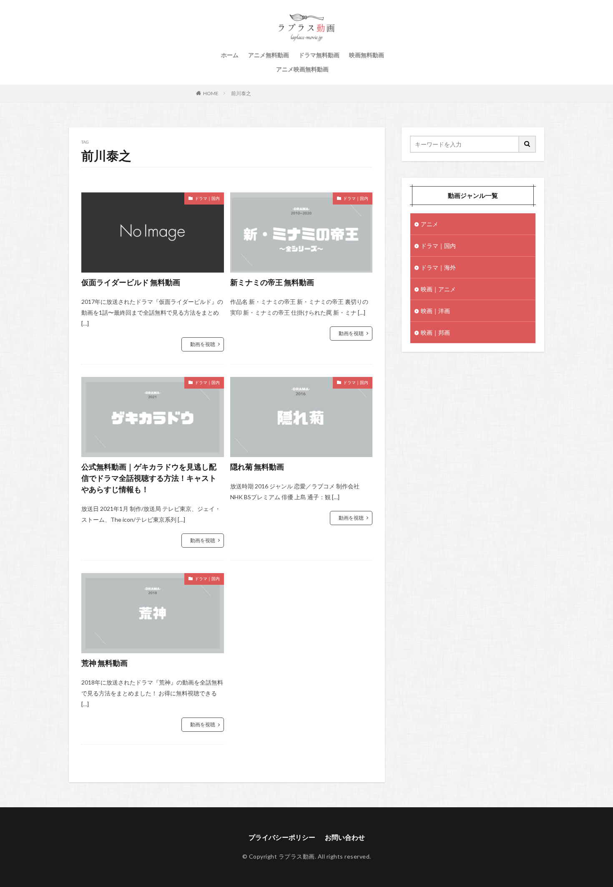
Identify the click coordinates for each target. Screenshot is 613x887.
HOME (211, 93)
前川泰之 (241, 93)
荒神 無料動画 (104, 662)
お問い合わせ (345, 837)
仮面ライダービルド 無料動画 (130, 282)
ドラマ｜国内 (207, 198)
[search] (527, 144)
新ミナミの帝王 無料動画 (272, 282)
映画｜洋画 (435, 310)
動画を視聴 (202, 344)
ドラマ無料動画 (319, 54)
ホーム (230, 54)
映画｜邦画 (435, 332)
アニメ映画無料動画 (302, 69)
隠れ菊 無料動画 (257, 466)
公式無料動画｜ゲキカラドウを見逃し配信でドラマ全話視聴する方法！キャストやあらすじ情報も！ (148, 478)
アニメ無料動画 (268, 54)
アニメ (429, 223)
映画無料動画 (366, 54)
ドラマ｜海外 (438, 267)
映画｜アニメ (438, 289)
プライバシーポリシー (282, 837)
